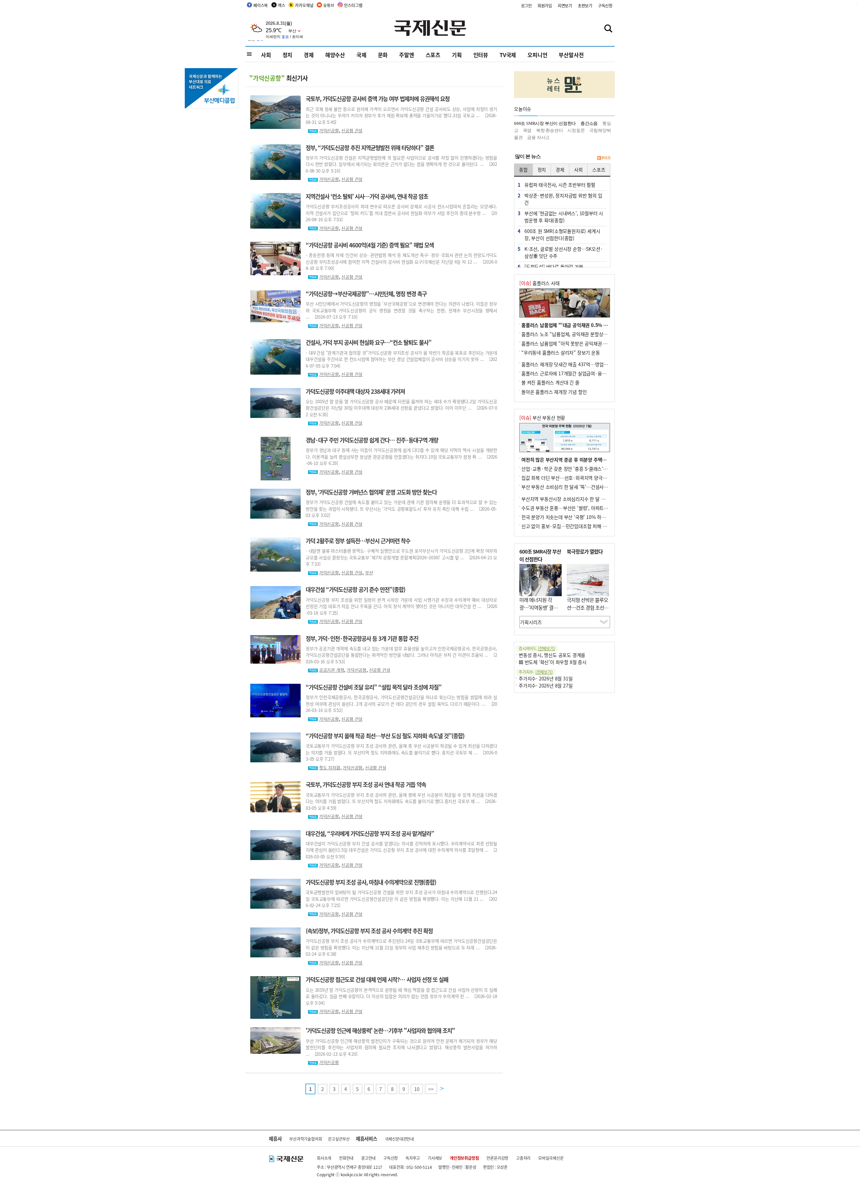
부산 (369, 572)
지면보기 (565, 5)
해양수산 (335, 55)
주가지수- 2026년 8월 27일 (545, 685)
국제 (361, 55)
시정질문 (576, 130)
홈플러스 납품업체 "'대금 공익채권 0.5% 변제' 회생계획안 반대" (585, 325)
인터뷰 (480, 55)
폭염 (527, 130)
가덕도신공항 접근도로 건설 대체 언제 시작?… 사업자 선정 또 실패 (377, 979)
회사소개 (324, 1158)
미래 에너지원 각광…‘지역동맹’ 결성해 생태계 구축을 (538, 607)
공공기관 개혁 (331, 670)
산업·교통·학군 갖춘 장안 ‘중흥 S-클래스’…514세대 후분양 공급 (584, 468)
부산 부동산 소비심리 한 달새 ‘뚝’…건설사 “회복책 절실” (576, 486)
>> (431, 1089)
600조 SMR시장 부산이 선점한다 (545, 123)
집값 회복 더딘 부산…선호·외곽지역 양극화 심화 (569, 477)
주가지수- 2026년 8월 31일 (545, 678)
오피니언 (537, 55)
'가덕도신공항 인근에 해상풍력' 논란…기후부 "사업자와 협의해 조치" (380, 1031)
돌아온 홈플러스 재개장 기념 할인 (554, 391)
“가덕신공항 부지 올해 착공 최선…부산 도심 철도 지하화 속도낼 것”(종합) (385, 736)
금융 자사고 (538, 137)
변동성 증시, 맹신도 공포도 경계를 (552, 655)
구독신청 (605, 5)
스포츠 (433, 55)
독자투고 (412, 1158)
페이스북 (260, 5)
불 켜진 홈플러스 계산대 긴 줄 (550, 382)
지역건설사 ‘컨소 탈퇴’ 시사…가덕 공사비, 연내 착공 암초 (367, 196)
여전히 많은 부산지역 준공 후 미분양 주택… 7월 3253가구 (578, 459)
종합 (523, 169)
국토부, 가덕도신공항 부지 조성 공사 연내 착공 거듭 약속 (366, 784)
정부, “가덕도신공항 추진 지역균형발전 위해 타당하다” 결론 (370, 148)
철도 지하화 (329, 767)
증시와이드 (537, 648)
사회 (266, 55)
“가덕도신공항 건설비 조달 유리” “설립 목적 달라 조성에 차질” (373, 687)
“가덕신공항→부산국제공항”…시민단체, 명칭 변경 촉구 (366, 294)
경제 (309, 55)
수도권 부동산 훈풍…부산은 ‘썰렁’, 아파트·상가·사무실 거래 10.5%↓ (590, 508)
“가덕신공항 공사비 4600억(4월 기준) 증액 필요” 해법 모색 (370, 245)
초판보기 (585, 5)
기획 (457, 55)
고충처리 (523, 1158)
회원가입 (545, 5)
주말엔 (406, 55)
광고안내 (368, 1158)
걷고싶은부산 (339, 1139)
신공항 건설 (351, 130)
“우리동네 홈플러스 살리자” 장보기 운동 (560, 352)
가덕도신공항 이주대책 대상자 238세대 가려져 (355, 391)
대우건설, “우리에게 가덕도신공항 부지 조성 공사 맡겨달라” (370, 833)
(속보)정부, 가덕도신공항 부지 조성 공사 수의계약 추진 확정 (369, 931)
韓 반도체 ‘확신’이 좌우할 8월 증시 (553, 662)
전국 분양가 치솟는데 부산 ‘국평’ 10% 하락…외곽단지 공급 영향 (584, 517)
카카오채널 (304, 5)
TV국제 (508, 55)
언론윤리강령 (497, 1158)
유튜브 (328, 5)
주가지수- (536, 672)
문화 (383, 55)
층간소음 (589, 123)
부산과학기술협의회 (305, 1139)
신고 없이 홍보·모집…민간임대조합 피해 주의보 (568, 526)
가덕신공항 (329, 130)
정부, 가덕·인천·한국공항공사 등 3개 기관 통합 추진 (362, 638)
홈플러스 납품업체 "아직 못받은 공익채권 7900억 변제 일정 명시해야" (589, 343)
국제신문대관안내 (399, 1139)
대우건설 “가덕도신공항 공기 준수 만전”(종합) (355, 589)
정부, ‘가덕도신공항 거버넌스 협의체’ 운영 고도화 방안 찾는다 (371, 492)
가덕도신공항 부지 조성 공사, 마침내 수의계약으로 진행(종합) (371, 882)
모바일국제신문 (551, 1158)
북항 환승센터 (549, 130)
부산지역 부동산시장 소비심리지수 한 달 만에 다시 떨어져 (577, 498)
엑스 (281, 5)
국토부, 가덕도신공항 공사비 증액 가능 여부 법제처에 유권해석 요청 (377, 99)
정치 (288, 55)
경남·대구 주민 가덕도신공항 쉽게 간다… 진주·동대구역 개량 (372, 440)
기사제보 (435, 1158)
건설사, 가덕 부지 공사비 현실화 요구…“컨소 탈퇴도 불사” (368, 342)
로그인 (526, 5)
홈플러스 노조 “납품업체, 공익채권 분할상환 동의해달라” (577, 334)
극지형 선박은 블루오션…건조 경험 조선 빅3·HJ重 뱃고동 (587, 607)
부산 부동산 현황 (542, 417)
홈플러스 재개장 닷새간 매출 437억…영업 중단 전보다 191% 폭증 (586, 364)
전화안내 (346, 1158)
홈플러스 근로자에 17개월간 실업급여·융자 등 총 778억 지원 (581, 373)
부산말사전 (571, 55)
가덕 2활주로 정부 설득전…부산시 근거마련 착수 (358, 541)
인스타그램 (353, 5)
